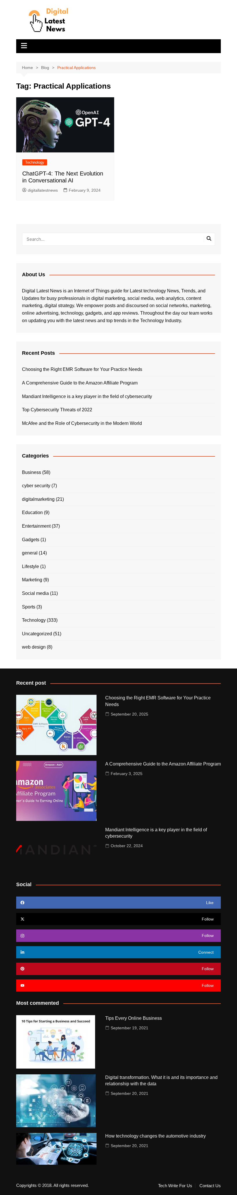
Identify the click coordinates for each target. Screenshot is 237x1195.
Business (31, 472)
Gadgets (30, 539)
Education (32, 512)
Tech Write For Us (175, 1185)
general (30, 552)
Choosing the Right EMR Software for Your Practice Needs (82, 369)
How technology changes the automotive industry (155, 1136)
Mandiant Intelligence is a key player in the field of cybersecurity (87, 396)
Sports (28, 606)
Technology (34, 162)
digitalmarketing (38, 499)
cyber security (36, 485)
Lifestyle (30, 566)
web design (34, 647)
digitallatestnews (43, 190)
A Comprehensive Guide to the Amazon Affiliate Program (80, 382)
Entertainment (36, 526)
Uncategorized (37, 633)
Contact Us (210, 1185)
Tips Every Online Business (133, 1018)
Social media (35, 593)
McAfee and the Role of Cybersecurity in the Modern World (82, 423)
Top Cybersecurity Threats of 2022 (57, 409)
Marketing (32, 579)
